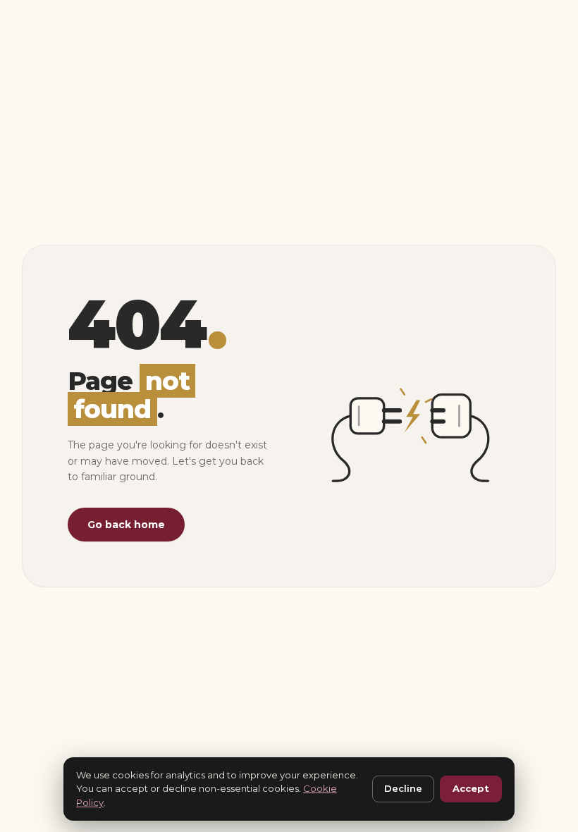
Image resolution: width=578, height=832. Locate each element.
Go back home (126, 524)
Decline (403, 788)
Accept (471, 788)
